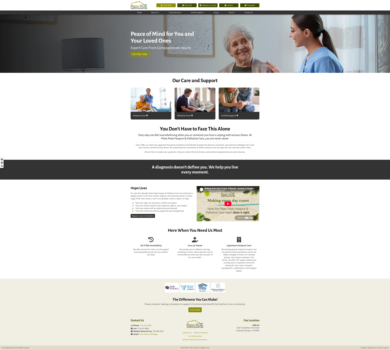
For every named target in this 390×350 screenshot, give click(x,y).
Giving (215, 12)
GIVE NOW (167, 5)
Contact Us (248, 12)
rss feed (379, 348)
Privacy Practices (201, 332)
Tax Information (195, 336)
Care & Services (174, 12)
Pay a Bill (188, 5)
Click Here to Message (148, 334)
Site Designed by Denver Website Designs (15, 348)
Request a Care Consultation (143, 216)
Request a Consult (209, 5)
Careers (230, 5)
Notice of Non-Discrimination (195, 339)
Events (231, 12)
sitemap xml (372, 348)
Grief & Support (197, 12)
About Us (154, 12)
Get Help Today (139, 54)
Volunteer (251, 5)
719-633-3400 (145, 325)
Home (139, 12)
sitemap (363, 348)
